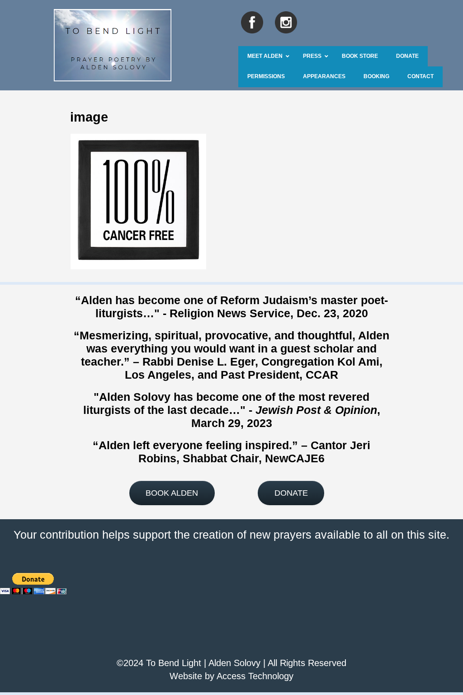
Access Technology (255, 676)
